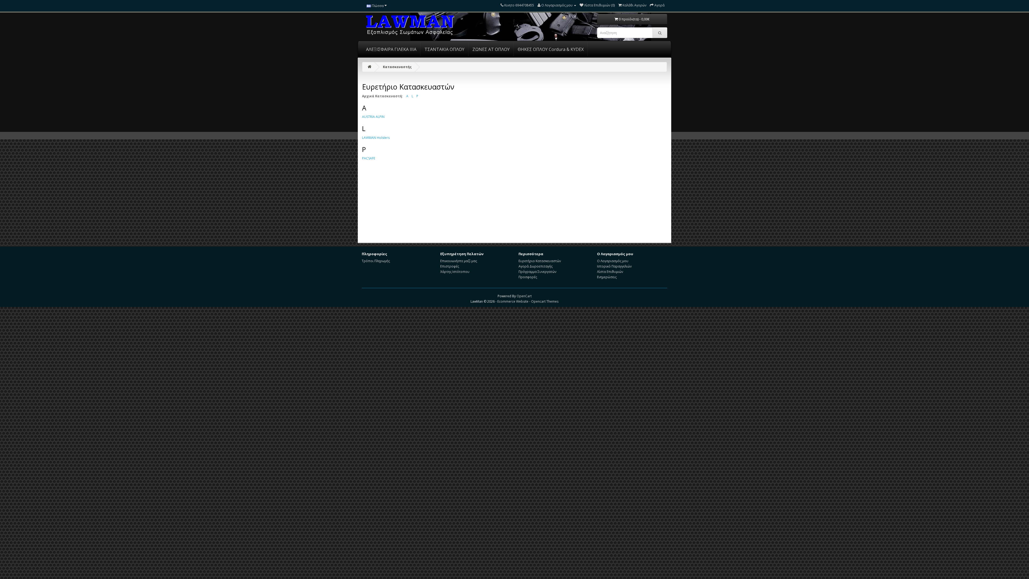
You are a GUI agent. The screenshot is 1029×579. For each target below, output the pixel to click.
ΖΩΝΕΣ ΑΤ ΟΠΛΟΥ (491, 49)
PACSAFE (368, 158)
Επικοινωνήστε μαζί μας (458, 261)
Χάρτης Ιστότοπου (454, 271)
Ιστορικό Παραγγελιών (614, 266)
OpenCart (524, 296)
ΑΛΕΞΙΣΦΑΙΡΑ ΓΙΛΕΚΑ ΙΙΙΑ (391, 49)
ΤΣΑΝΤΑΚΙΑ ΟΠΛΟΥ (444, 49)
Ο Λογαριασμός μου (612, 261)
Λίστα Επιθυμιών (610, 271)
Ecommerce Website (512, 301)
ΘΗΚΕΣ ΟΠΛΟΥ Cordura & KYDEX (551, 49)
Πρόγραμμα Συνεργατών (537, 271)
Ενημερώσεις (607, 277)
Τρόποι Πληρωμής (376, 261)
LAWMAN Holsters (376, 137)
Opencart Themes (544, 301)
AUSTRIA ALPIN (373, 116)
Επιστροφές (449, 266)
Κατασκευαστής (397, 67)
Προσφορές (528, 277)
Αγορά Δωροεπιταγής (536, 266)
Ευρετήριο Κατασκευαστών (540, 261)
